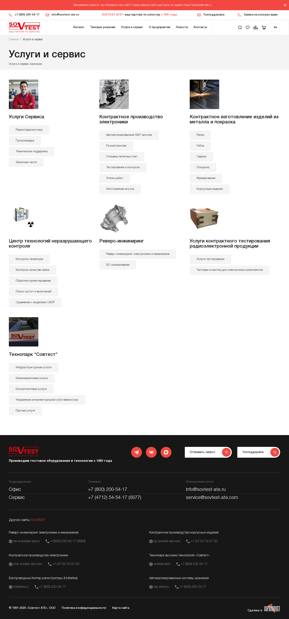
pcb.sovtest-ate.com (27, 564)
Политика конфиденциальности (84, 608)
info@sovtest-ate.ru (65, 15)
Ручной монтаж (116, 145)
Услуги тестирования (210, 259)
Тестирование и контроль (123, 167)
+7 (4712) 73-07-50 (204, 541)
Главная (14, 39)
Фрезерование (206, 178)
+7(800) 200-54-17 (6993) (68, 541)
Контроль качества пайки (32, 270)
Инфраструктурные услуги (34, 367)
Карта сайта (120, 608)
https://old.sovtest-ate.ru (198, 5)
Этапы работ (114, 178)
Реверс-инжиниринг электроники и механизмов (137, 254)
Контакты (200, 27)
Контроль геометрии (29, 259)
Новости (182, 27)
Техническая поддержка (32, 151)
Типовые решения (102, 27)
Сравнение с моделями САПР (35, 302)
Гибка (200, 145)
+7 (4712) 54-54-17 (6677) (114, 498)
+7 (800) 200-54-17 (27, 15)
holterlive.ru (21, 587)
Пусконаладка (25, 140)
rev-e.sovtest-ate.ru (26, 541)
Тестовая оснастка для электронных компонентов (230, 270)
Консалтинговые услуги (31, 389)
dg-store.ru (161, 587)
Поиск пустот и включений (33, 291)
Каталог (78, 27)
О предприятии (159, 27)
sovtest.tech (162, 564)
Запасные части (26, 162)
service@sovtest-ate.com (212, 498)
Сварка (201, 156)
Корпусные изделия (210, 189)
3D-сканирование (117, 265)
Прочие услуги (25, 410)
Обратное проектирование (33, 280)
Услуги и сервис (132, 27)
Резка (200, 135)
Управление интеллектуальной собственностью (47, 400)
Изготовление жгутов (120, 189)
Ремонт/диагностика (29, 130)
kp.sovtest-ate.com (167, 541)
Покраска (203, 167)
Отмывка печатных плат (121, 156)
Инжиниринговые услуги (32, 378)
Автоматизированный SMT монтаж (129, 135)
